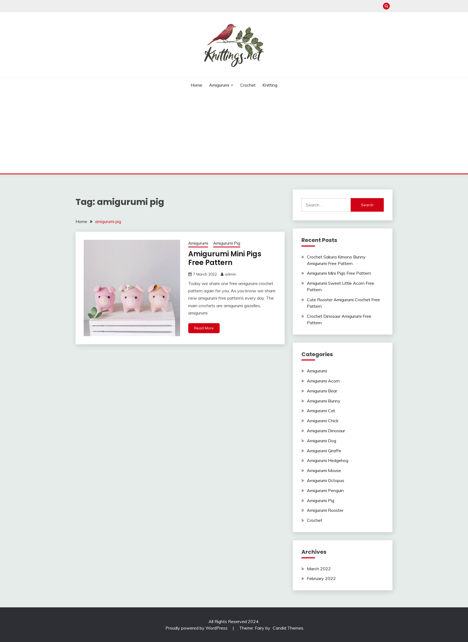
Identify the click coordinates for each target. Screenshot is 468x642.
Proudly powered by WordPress (197, 628)
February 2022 (321, 578)
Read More (204, 328)
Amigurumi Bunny (323, 401)
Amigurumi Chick (323, 420)
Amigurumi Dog (321, 440)
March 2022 (319, 568)
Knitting (269, 85)
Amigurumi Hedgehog (327, 460)
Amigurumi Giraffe (324, 450)
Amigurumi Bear (322, 391)
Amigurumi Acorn (323, 381)
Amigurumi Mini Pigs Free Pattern (224, 258)
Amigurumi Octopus (325, 480)
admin (230, 274)
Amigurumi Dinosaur (326, 430)
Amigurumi (219, 85)
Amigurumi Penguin (325, 490)
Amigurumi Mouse (324, 470)
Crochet (248, 85)
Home (196, 85)
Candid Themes (288, 628)
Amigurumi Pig (226, 243)
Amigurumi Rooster (325, 510)
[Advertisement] (234, 133)
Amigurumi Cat (321, 410)
